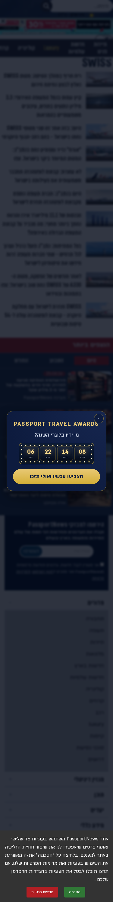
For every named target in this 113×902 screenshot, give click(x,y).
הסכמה (74, 892)
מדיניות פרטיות (42, 892)
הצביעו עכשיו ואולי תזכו (56, 476)
